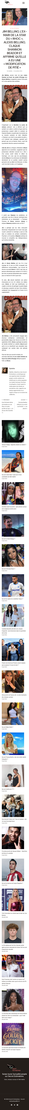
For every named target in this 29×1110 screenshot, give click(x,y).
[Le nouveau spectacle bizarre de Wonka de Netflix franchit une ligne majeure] (14, 1034)
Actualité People (14, 28)
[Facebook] (11, 1105)
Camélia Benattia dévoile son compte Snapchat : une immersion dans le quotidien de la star (14, 631)
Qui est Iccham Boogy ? (8, 539)
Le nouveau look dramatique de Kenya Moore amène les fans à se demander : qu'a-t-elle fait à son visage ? (14, 1016)
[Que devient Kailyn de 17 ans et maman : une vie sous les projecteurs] (14, 806)
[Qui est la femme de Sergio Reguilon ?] (14, 870)
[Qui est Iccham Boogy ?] (14, 525)
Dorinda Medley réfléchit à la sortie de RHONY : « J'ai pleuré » (22, 404)
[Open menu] (23, 3)
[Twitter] (14, 1105)
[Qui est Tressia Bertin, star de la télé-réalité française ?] (14, 743)
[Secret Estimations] (9, 3)
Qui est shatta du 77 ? (8, 789)
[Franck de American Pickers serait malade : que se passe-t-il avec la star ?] (14, 649)
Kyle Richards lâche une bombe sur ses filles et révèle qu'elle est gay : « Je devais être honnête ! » (7, 406)
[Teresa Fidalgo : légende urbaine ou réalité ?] (14, 431)
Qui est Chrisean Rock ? (8, 569)
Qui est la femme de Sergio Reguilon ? (12, 883)
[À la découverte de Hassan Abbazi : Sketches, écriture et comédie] (14, 838)
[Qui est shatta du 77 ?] (14, 776)
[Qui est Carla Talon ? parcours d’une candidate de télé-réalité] (14, 461)
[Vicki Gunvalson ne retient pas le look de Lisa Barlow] (14, 900)
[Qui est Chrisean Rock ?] (14, 555)
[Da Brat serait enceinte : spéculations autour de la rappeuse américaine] (14, 493)
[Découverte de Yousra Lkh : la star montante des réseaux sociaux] (14, 681)
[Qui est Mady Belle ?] (14, 713)
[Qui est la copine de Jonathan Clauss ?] (14, 585)
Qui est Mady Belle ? (7, 727)
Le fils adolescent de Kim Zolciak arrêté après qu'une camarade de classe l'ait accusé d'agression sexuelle (14, 947)
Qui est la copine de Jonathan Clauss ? (12, 599)
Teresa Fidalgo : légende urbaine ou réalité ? (14, 445)
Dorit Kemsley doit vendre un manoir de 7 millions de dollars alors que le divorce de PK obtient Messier (14, 981)
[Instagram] (17, 1105)
